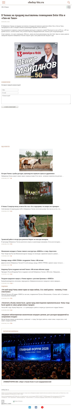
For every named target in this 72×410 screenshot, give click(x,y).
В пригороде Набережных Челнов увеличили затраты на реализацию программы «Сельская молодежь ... (31, 242)
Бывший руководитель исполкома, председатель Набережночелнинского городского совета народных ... (31, 281)
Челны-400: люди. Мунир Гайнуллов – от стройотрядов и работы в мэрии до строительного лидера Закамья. (32, 307)
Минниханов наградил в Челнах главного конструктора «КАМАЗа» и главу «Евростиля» (29, 251)
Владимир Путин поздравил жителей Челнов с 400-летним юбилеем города (25, 269)
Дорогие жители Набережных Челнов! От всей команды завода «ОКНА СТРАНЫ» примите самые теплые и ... (32, 263)
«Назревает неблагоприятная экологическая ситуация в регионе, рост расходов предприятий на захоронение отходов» (35, 315)
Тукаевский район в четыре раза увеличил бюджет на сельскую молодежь (24, 239)
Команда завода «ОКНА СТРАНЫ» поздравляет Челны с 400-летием (22, 260)
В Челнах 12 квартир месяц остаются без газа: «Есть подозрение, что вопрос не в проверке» (30, 206)
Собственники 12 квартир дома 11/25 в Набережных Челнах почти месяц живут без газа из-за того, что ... (31, 209)
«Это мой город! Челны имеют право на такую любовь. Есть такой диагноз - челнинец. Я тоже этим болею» (34, 291)
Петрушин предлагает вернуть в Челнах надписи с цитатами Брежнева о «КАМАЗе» (27, 278)
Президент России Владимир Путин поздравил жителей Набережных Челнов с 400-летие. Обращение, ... (31, 272)
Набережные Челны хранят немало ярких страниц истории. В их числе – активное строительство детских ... (32, 176)
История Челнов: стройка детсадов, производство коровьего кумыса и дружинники (27, 174)
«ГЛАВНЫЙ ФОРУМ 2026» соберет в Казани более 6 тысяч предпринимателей (27, 382)
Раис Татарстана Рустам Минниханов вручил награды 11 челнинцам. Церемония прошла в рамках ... (30, 253)
